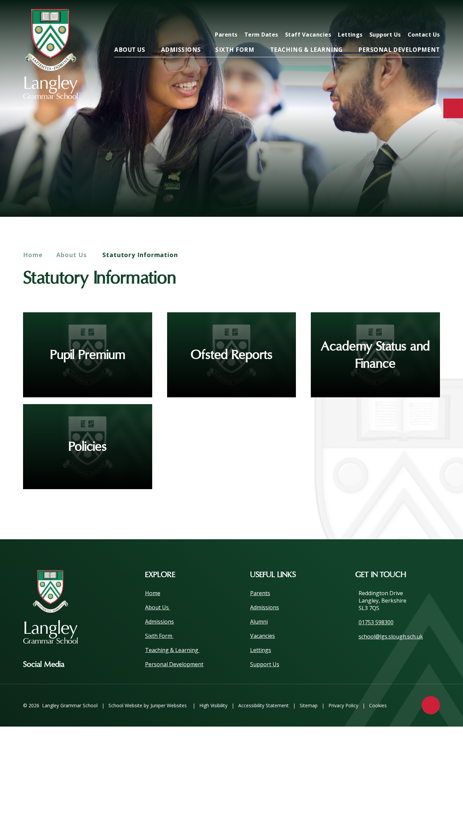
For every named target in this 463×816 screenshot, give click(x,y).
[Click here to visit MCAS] (367, 15)
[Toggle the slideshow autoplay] (432, 195)
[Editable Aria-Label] (324, 15)
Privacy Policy (343, 705)
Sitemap (309, 705)
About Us (72, 255)
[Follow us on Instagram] (79, 664)
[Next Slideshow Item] (413, 195)
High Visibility (213, 705)
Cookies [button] (378, 705)
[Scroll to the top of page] (431, 705)
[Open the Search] (432, 15)
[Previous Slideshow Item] (395, 195)
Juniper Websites (168, 705)
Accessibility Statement (263, 705)
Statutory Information (140, 255)
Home (33, 255)
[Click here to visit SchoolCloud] (410, 15)
